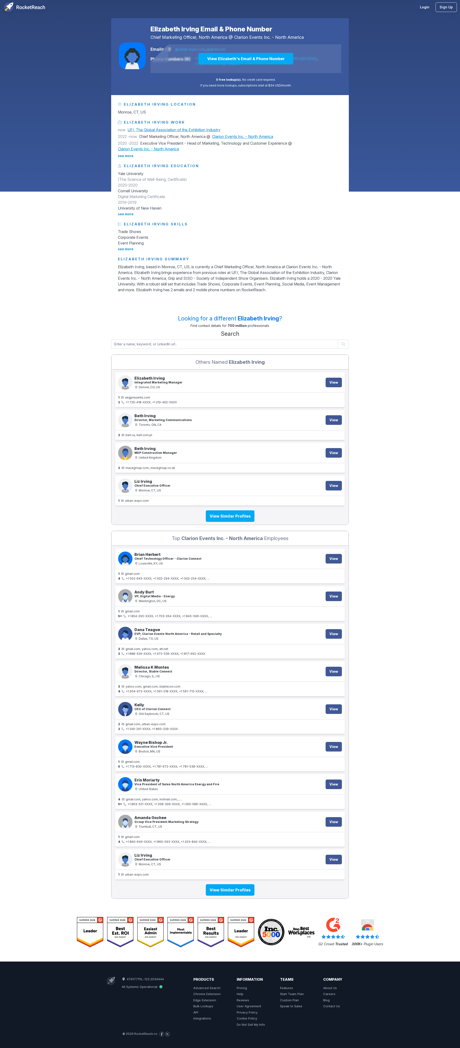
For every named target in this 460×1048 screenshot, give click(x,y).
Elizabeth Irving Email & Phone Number (211, 29)
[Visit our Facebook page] (161, 1034)
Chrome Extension (207, 994)
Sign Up (446, 7)
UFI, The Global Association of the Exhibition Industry (173, 129)
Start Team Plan (292, 994)
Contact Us (331, 1006)
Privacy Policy (247, 1012)
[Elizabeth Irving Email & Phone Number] (132, 55)
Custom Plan (289, 1000)
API (195, 1012)
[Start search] (343, 344)
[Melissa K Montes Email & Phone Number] (125, 671)
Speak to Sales (291, 1006)
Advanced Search (206, 988)
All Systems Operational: (140, 987)
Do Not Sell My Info (251, 1024)
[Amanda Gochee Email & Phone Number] (125, 822)
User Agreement (249, 1006)
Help (240, 994)
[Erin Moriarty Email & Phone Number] (125, 784)
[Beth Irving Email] (125, 420)
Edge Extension (204, 1000)
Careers (329, 994)
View (333, 382)
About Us (330, 988)
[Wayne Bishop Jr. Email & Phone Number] (125, 747)
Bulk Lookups (203, 1006)
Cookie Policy (247, 1018)
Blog (326, 1000)
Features (286, 988)
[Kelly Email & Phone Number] (125, 709)
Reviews (243, 1000)
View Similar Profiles (230, 516)
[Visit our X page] (167, 1034)
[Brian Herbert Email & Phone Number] (125, 559)
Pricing (242, 988)
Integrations (202, 1018)
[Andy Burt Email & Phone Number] (125, 596)
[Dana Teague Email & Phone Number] (125, 634)
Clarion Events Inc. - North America (269, 37)
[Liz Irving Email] (125, 485)
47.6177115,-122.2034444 (145, 979)
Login (424, 7)
